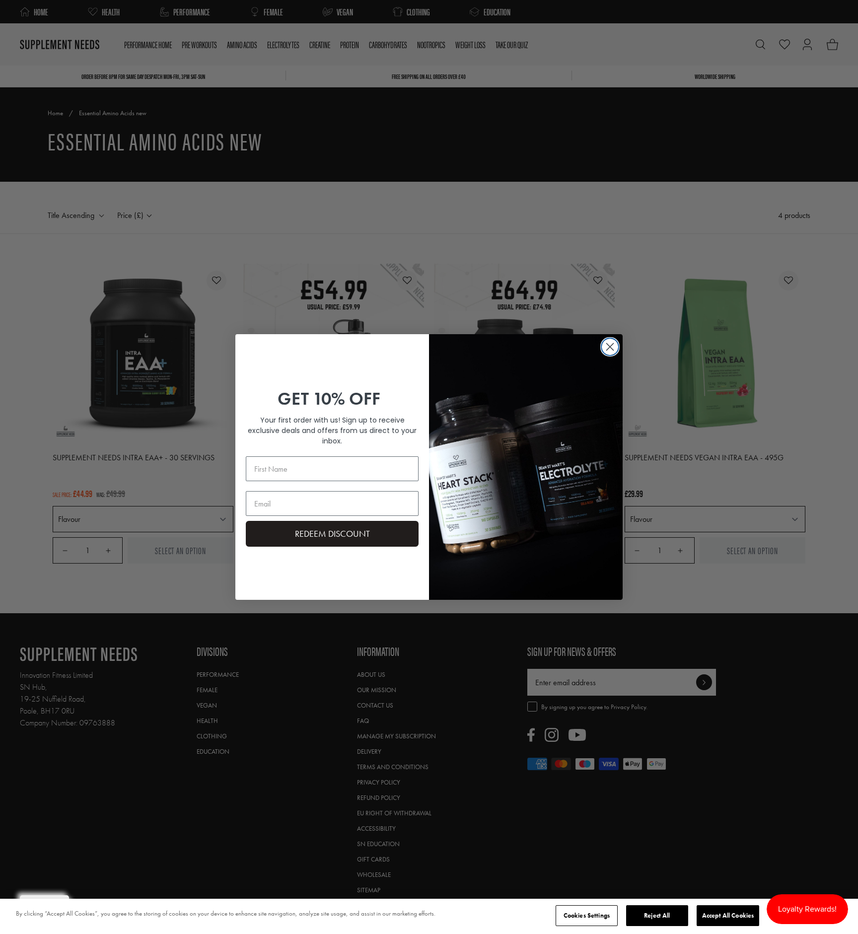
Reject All (657, 915)
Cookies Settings (587, 915)
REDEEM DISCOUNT (332, 533)
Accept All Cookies (728, 915)
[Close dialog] (610, 347)
